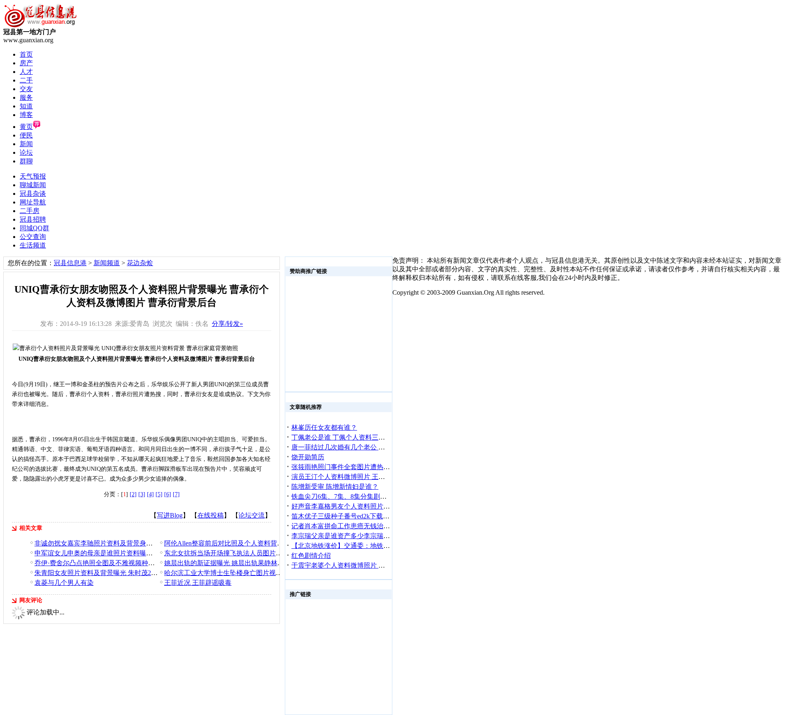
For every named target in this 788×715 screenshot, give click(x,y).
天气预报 (33, 176)
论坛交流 (251, 515)
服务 (26, 97)
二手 (26, 80)
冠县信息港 (70, 262)
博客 (26, 114)
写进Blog (170, 515)
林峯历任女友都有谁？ (324, 427)
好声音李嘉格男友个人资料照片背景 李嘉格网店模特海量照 (377, 506)
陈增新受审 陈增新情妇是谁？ (334, 486)
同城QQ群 (34, 228)
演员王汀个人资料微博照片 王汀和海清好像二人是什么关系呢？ (384, 476)
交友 (26, 88)
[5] (159, 494)
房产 (26, 63)
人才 (26, 71)
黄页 (26, 126)
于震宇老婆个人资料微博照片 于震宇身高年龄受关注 (367, 565)
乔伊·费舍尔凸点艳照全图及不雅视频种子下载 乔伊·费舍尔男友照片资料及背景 (148, 562)
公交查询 (33, 236)
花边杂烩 (140, 262)
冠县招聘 (33, 219)
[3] (141, 494)
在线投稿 (210, 515)
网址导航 (33, 202)
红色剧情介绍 (311, 555)
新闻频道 (107, 262)
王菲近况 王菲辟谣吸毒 (197, 582)
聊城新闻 (33, 184)
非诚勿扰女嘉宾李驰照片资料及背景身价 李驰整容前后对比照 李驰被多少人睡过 (151, 543)
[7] (176, 494)
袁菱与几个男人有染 (64, 582)
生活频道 (33, 245)
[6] (167, 494)
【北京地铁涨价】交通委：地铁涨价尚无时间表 (360, 545)
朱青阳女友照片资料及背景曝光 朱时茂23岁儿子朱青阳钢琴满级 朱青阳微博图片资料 (157, 572)
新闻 (26, 143)
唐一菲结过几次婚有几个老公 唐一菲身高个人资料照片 (371, 447)
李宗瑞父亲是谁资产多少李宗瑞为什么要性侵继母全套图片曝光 (383, 535)
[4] (150, 494)
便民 (26, 135)
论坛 (26, 152)
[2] (133, 494)
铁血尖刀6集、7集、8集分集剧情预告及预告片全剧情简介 (375, 496)
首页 (26, 54)
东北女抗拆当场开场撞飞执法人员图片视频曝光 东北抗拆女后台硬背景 (266, 553)
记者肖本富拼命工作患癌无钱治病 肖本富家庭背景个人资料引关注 (387, 525)
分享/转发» (227, 323)
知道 (26, 106)
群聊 (26, 161)
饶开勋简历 (307, 457)
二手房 (29, 210)
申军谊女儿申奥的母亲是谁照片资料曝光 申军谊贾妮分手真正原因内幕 (137, 553)
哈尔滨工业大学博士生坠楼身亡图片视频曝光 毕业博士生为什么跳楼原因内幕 (276, 572)
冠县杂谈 (33, 193)
